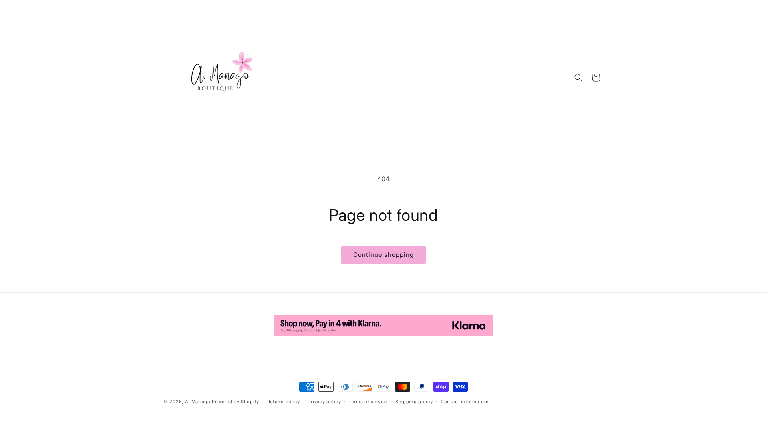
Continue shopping (383, 254)
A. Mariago (198, 401)
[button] (578, 77)
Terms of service (368, 401)
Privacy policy (324, 401)
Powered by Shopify (235, 401)
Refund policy (283, 401)
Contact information (465, 401)
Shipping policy (414, 401)
